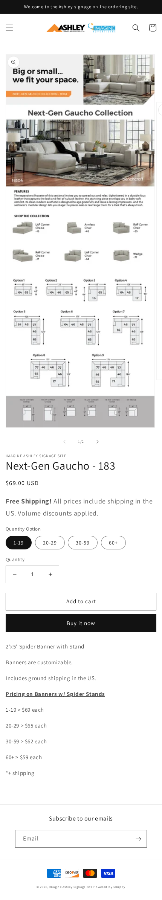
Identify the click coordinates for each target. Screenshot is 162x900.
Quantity (15, 559)
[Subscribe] (138, 839)
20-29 (50, 542)
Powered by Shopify (109, 887)
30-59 (83, 542)
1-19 (19, 542)
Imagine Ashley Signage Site (71, 887)
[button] (9, 28)
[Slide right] (97, 441)
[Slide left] (64, 441)
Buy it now (81, 623)
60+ (113, 542)
